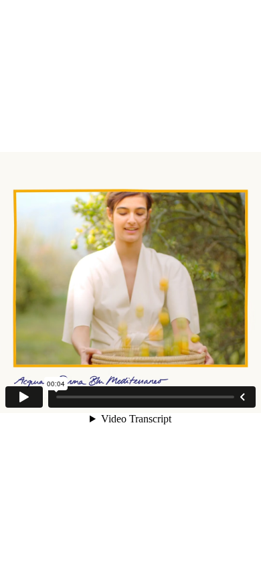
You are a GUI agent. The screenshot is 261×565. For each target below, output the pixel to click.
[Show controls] (242, 397)
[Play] (24, 397)
